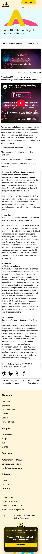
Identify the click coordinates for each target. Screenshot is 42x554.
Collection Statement (12, 505)
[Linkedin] (10, 373)
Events (5, 446)
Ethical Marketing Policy (13, 509)
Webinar (31, 43)
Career (5, 417)
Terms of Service (9, 501)
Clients (5, 413)
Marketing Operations (12, 468)
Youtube (5, 484)
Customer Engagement (17, 43)
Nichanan (37, 72)
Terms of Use (8, 421)
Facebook (6, 488)
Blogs (4, 438)
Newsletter (7, 434)
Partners (6, 405)
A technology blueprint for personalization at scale (13, 381)
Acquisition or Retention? (33, 381)
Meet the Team (9, 409)
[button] (22, 7)
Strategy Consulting (11, 464)
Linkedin (5, 480)
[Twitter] (17, 373)
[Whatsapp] (24, 373)
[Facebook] (4, 373)
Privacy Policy (8, 497)
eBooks (5, 442)
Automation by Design (12, 459)
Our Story (6, 401)
